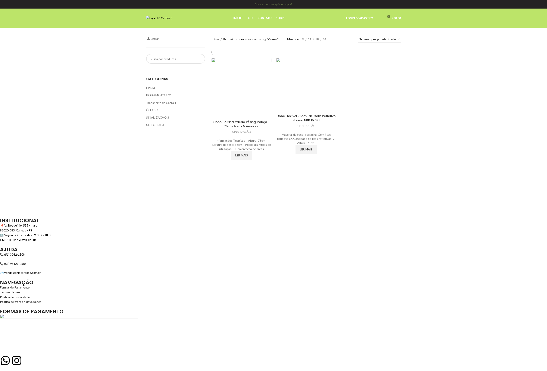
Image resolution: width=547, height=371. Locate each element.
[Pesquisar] (379, 18)
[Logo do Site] (159, 18)
